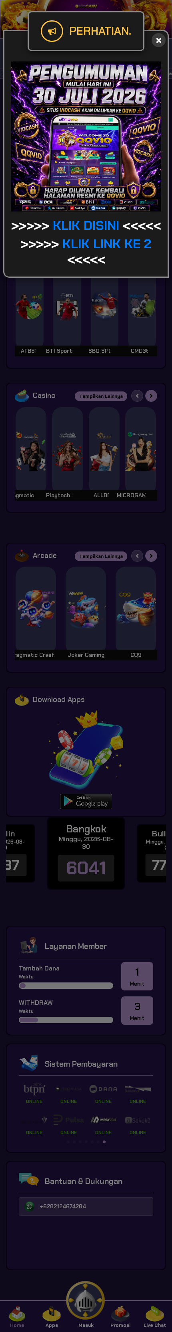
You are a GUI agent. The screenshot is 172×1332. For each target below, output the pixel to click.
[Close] (159, 40)
